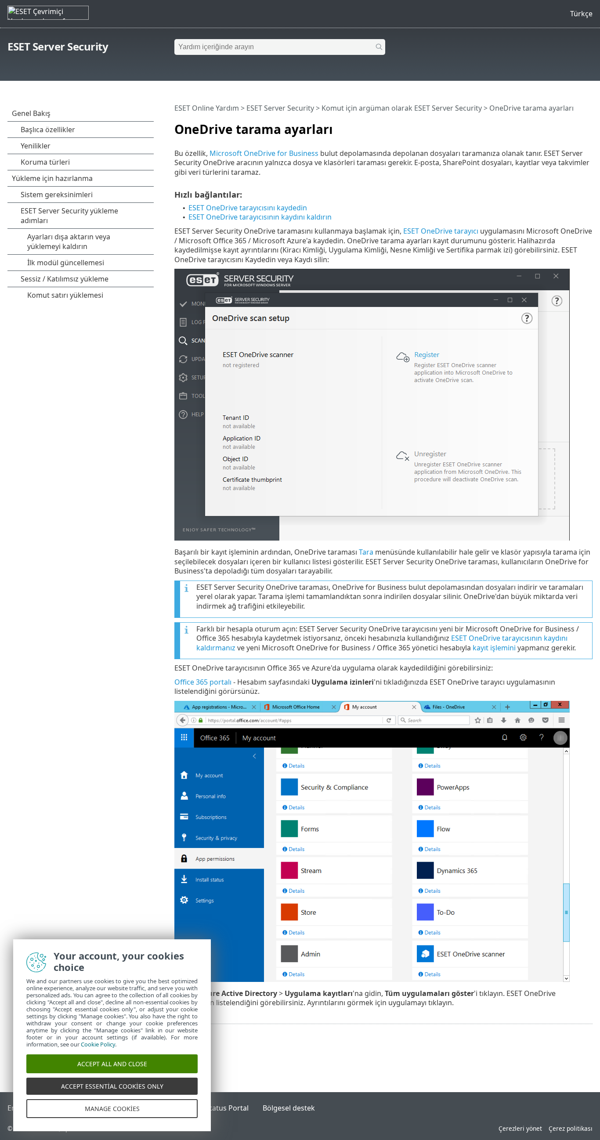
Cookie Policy (98, 1044)
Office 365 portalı (202, 682)
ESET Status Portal (218, 1108)
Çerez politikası (571, 1128)
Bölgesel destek (289, 1108)
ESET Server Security (57, 46)
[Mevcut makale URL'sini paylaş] (561, 125)
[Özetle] (588, 125)
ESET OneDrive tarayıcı (440, 231)
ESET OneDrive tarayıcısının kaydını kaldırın (260, 217)
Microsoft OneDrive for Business (264, 153)
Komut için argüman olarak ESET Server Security (402, 108)
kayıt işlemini (494, 648)
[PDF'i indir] (574, 125)
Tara (366, 552)
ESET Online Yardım (206, 108)
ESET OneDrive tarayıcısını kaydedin (247, 208)
